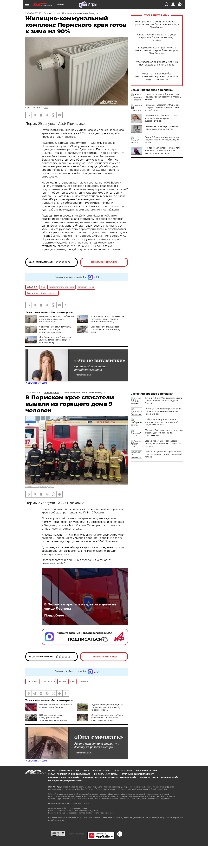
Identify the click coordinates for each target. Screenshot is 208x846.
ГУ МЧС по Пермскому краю (39, 486)
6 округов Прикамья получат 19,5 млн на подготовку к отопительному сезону (56, 329)
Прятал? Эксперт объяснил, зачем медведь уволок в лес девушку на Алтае (162, 140)
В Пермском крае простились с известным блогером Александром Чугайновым (156, 50)
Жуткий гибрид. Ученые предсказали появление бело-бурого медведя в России (163, 400)
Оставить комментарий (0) (104, 262)
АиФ (46, 107)
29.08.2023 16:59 (33, 13)
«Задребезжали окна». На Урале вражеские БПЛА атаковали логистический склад (107, 717)
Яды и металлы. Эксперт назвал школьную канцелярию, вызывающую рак (161, 118)
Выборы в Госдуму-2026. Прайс (63, 777)
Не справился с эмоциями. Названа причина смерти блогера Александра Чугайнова (156, 24)
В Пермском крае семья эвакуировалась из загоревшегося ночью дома (53, 717)
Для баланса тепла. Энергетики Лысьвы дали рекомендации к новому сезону (55, 340)
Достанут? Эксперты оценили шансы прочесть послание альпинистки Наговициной (163, 411)
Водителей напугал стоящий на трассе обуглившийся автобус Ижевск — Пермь (107, 707)
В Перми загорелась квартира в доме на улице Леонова (80, 606)
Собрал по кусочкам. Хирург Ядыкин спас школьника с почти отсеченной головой (163, 454)
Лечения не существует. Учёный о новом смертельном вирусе (162, 127)
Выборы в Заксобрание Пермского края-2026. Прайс (109, 777)
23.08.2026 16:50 (33, 392)
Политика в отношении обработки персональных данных (73, 811)
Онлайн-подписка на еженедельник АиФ (69, 774)
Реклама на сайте (101, 771)
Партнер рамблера (76, 834)
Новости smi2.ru (36, 382)
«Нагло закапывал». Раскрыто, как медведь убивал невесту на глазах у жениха (163, 97)
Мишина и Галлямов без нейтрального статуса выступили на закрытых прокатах (156, 76)
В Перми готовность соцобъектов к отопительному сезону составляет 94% (56, 319)
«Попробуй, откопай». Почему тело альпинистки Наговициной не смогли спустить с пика (163, 150)
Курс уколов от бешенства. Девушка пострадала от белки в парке (157, 63)
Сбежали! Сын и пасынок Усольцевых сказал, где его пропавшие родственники (164, 433)
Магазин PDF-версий (146, 771)
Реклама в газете (123, 771)
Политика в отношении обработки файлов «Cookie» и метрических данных (80, 813)
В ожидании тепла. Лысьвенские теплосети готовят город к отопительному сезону (107, 319)
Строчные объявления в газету (138, 774)
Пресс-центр (82, 771)
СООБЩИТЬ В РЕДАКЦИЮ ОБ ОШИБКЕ (66, 781)
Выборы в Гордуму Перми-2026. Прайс (159, 777)
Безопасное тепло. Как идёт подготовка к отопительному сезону (106, 329)
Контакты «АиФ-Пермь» (106, 774)
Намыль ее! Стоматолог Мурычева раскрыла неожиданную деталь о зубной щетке (162, 107)
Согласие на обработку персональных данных (68, 808)
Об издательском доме (60, 771)
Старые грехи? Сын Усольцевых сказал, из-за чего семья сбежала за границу (163, 443)
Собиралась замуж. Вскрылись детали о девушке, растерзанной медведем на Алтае (161, 422)
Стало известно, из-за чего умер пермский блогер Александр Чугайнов (156, 37)
